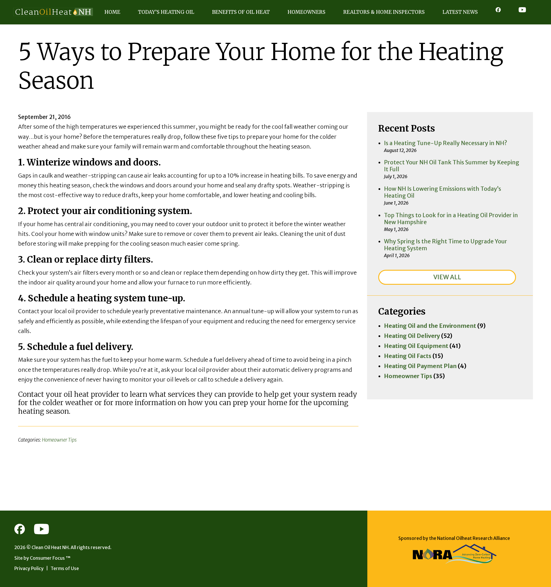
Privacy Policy (29, 568)
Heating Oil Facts (407, 356)
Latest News (460, 12)
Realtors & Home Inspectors (384, 12)
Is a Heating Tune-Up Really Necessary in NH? (445, 143)
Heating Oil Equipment (416, 345)
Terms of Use (65, 568)
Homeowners (306, 12)
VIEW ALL (447, 277)
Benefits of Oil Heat (241, 12)
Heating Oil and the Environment (430, 325)
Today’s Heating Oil (166, 12)
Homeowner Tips (59, 440)
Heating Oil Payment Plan (420, 366)
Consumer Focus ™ (50, 558)
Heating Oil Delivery (412, 335)
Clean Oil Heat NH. (51, 547)
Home (112, 12)
